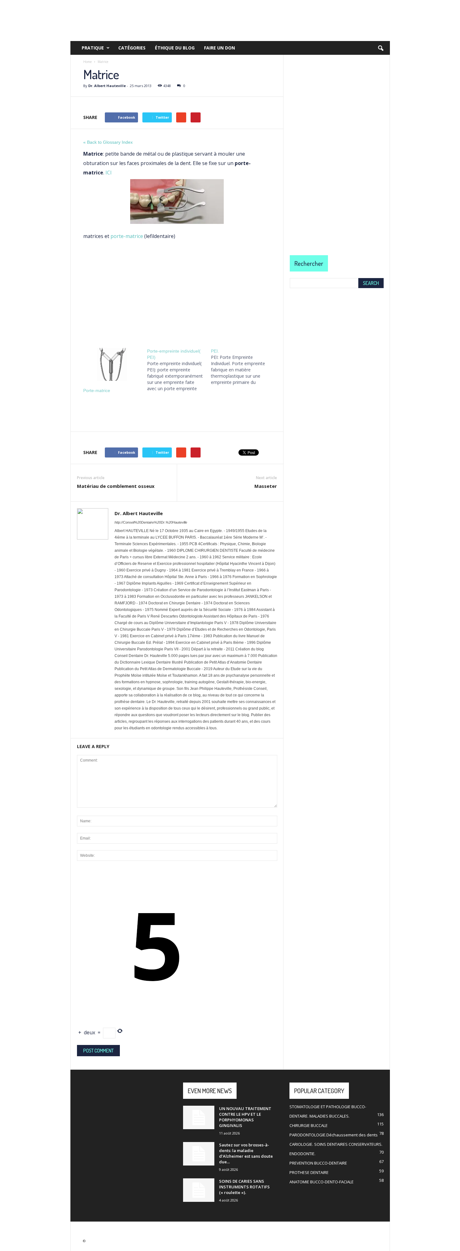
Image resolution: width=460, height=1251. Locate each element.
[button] (380, 48)
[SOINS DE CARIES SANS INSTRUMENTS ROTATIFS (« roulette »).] (198, 1190)
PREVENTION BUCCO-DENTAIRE (318, 1163)
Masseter (265, 486)
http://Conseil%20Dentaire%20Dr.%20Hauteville (151, 522)
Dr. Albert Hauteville (107, 85)
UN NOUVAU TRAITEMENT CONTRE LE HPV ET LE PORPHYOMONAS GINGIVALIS (245, 1117)
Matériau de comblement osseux (116, 486)
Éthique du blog (175, 48)
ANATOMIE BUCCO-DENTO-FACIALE (321, 1182)
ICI (108, 172)
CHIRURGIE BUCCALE (308, 1125)
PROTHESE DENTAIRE (309, 1172)
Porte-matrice (96, 390)
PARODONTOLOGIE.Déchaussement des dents (333, 1135)
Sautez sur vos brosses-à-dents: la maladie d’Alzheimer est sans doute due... (246, 1153)
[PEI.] (243, 366)
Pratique (93, 48)
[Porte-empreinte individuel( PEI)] (179, 370)
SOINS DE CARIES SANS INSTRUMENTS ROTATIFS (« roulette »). (244, 1186)
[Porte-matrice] (112, 364)
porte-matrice (126, 236)
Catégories (132, 48)
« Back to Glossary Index (108, 142)
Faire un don (219, 48)
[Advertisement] (177, 292)
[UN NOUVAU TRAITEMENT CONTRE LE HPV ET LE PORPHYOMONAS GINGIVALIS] (198, 1117)
